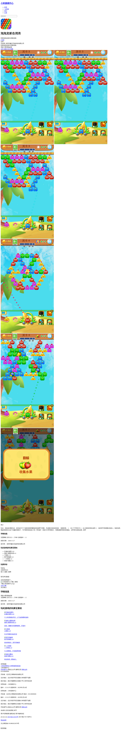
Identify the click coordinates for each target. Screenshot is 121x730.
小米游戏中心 (7, 3)
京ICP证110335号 (13, 717)
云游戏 (7, 9)
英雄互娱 (18, 666)
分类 (5, 13)
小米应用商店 (5, 666)
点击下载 (3, 585)
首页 (5, 7)
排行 (5, 11)
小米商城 (12, 666)
